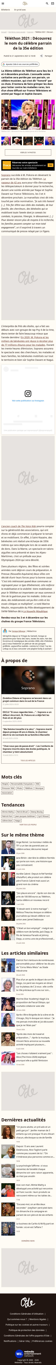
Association (7, 793)
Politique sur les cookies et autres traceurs (27, 1324)
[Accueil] (25, 3)
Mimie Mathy (8, 812)
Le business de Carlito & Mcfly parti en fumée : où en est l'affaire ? (35, 1225)
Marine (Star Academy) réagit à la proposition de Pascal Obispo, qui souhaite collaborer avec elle (32, 1002)
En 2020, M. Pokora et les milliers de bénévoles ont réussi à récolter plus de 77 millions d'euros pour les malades (27, 341)
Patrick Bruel (22, 812)
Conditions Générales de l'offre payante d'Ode (26, 1335)
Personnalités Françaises (22, 784)
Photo (19, 788)
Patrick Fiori (7, 816)
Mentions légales (37, 1319)
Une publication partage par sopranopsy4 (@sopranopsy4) (28, 430)
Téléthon (29, 788)
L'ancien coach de (18, 526)
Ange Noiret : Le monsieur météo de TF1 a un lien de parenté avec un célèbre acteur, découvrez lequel (34, 846)
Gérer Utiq (24, 1341)
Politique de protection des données (27, 1330)
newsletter (52, 3)
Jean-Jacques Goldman (25, 816)
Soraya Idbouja (18, 631)
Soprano (30, 32)
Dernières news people (16, 32)
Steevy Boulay (37, 812)
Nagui (18, 820)
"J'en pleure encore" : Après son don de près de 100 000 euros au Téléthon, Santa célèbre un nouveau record (35, 897)
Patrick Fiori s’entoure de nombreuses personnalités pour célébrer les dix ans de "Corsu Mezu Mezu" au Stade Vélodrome (35, 965)
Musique (39, 788)
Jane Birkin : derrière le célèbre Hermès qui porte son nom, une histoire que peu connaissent (35, 861)
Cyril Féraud (43, 816)
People (5, 784)
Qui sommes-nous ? (17, 1319)
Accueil (4, 32)
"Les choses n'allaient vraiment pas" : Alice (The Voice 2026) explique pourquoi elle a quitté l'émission (34, 1057)
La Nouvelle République (35, 611)
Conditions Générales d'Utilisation (26, 1313)
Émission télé (8, 788)
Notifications (10, 1341)
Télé (37, 784)
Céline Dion (7, 820)
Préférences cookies (42, 1341)
